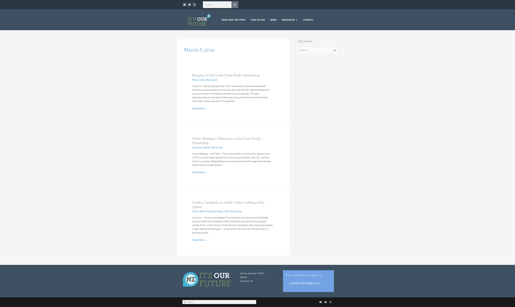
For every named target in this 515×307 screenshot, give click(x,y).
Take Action (258, 20)
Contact (308, 20)
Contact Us (246, 281)
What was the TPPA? (233, 20)
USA (202, 79)
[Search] (234, 4)
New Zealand (208, 211)
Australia (197, 147)
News (273, 20)
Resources (288, 20)
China (195, 211)
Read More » (199, 108)
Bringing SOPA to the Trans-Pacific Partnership (226, 75)
